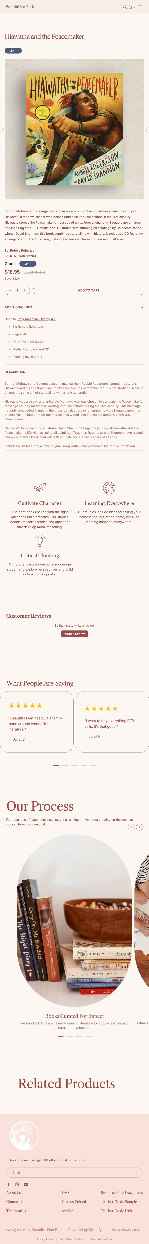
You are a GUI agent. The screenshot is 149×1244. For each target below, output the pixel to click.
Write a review (74, 634)
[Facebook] (8, 1184)
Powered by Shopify (85, 1230)
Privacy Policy (45, 1239)
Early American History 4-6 (36, 319)
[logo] (20, 7)
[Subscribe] (135, 1172)
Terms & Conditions (101, 1239)
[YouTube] (26, 1184)
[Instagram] (17, 1184)
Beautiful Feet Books (49, 1230)
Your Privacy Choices (72, 1239)
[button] (8, 290)
